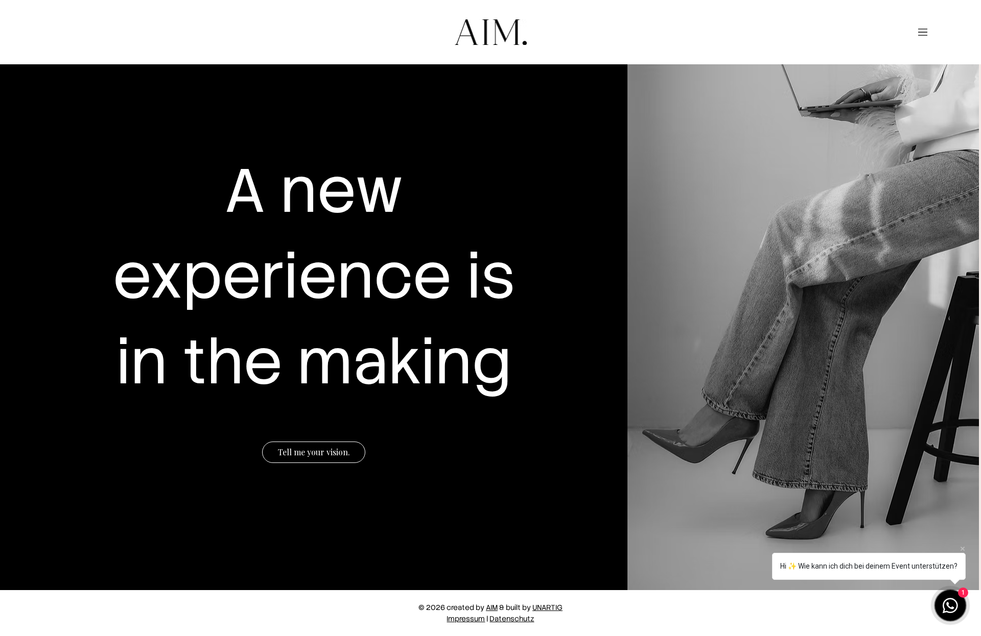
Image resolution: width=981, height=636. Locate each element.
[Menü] (923, 32)
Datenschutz (511, 618)
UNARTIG (547, 607)
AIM (492, 607)
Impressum (466, 618)
